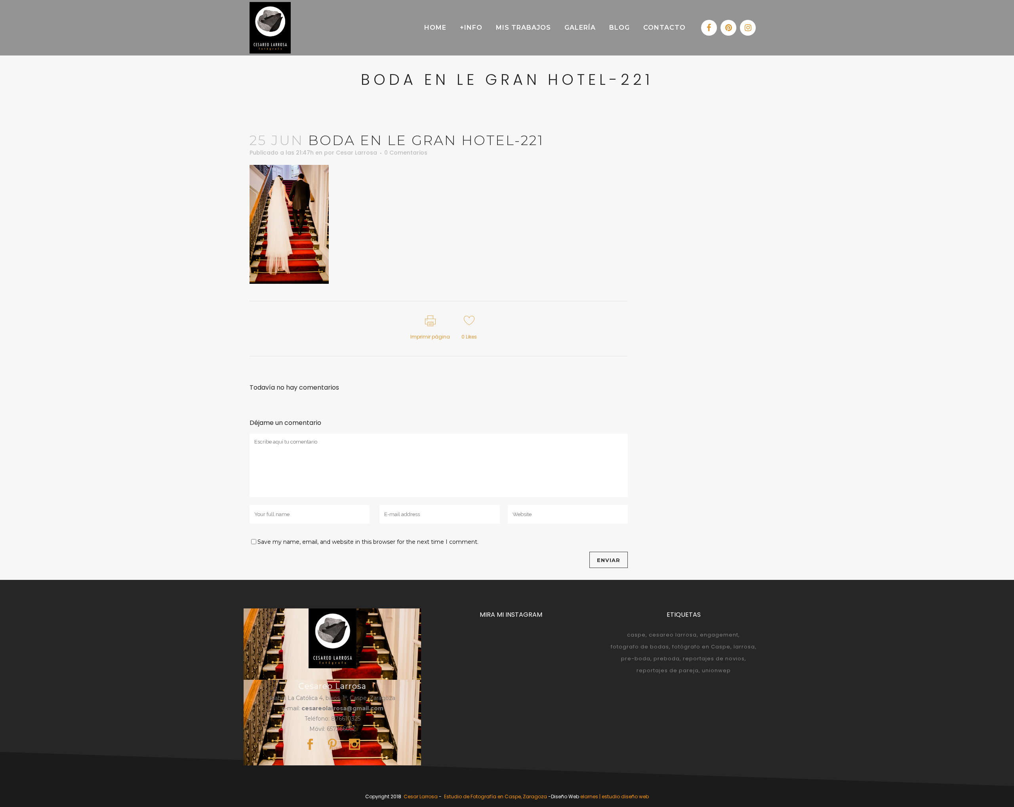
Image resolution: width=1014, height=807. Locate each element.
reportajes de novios (714, 658)
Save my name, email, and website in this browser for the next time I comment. (367, 541)
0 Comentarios (405, 153)
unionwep (716, 670)
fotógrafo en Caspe (701, 646)
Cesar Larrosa (356, 153)
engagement (719, 635)
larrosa (744, 646)
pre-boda (635, 658)
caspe (636, 635)
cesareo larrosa (673, 635)
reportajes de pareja (668, 670)
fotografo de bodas (640, 646)
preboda (667, 658)
